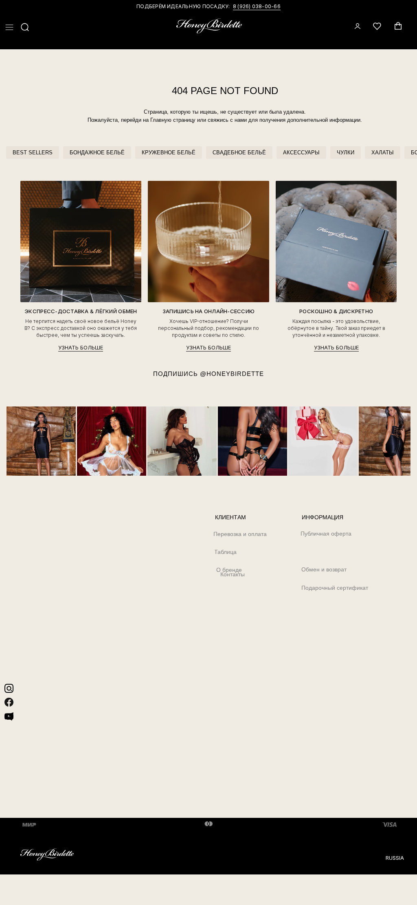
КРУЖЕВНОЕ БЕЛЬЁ (168, 152)
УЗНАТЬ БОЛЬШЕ (80, 348)
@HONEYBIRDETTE (232, 373)
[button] (9, 27)
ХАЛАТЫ (382, 152)
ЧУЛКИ (345, 152)
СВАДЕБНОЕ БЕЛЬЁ (239, 152)
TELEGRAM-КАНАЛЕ (253, 6)
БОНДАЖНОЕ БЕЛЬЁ (97, 152)
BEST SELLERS (33, 152)
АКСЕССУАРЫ (301, 152)
